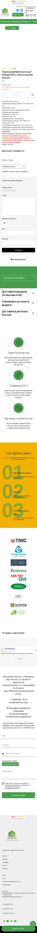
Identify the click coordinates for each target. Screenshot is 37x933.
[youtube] (15, 922)
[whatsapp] (7, 922)
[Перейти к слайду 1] (15, 658)
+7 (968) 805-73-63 (18, 699)
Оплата (4, 865)
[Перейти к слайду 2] (17, 658)
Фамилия (5, 239)
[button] (18, 929)
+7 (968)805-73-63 (7, 909)
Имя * (4, 229)
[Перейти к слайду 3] (19, 658)
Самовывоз (5, 862)
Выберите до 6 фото (9, 219)
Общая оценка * (7, 187)
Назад (12, 28)
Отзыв (4, 195)
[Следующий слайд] (35, 650)
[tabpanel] (18, 308)
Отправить (18, 250)
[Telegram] (3, 922)
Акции (4, 875)
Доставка (5, 859)
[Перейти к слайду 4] (21, 658)
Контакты (5, 868)
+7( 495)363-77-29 (7, 904)
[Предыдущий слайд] (1, 650)
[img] (21, 10)
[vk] (11, 922)
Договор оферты (6, 885)
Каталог (4, 856)
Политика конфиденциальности (11, 881)
